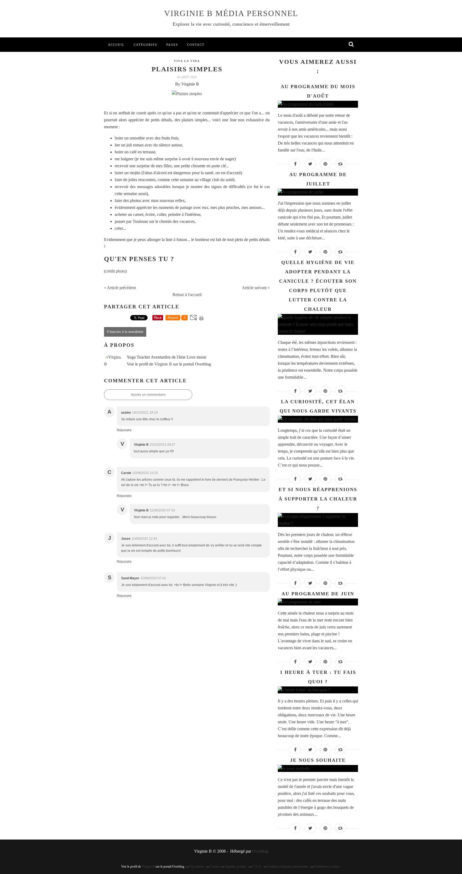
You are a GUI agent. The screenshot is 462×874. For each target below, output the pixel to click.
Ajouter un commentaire (148, 395)
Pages (172, 44)
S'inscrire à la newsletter (125, 332)
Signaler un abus (236, 866)
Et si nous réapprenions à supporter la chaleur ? (318, 499)
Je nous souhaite (318, 760)
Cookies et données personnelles (288, 866)
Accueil (116, 44)
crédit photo (115, 271)
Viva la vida (187, 61)
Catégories (145, 44)
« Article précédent (120, 287)
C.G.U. (257, 866)
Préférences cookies (327, 866)
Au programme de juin (318, 593)
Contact (196, 44)
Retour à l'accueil (187, 294)
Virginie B (163, 364)
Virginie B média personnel (231, 13)
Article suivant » (256, 287)
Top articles (197, 866)
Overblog (260, 851)
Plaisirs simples (187, 69)
